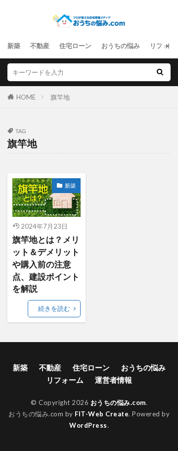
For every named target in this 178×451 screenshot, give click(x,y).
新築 (13, 46)
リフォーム (65, 379)
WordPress (88, 425)
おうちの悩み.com (118, 402)
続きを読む (54, 308)
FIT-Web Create (102, 414)
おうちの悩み (120, 46)
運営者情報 (113, 379)
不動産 (39, 46)
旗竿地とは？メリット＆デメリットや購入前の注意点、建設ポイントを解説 (46, 264)
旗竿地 (60, 97)
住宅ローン (75, 46)
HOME (26, 97)
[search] (160, 72)
